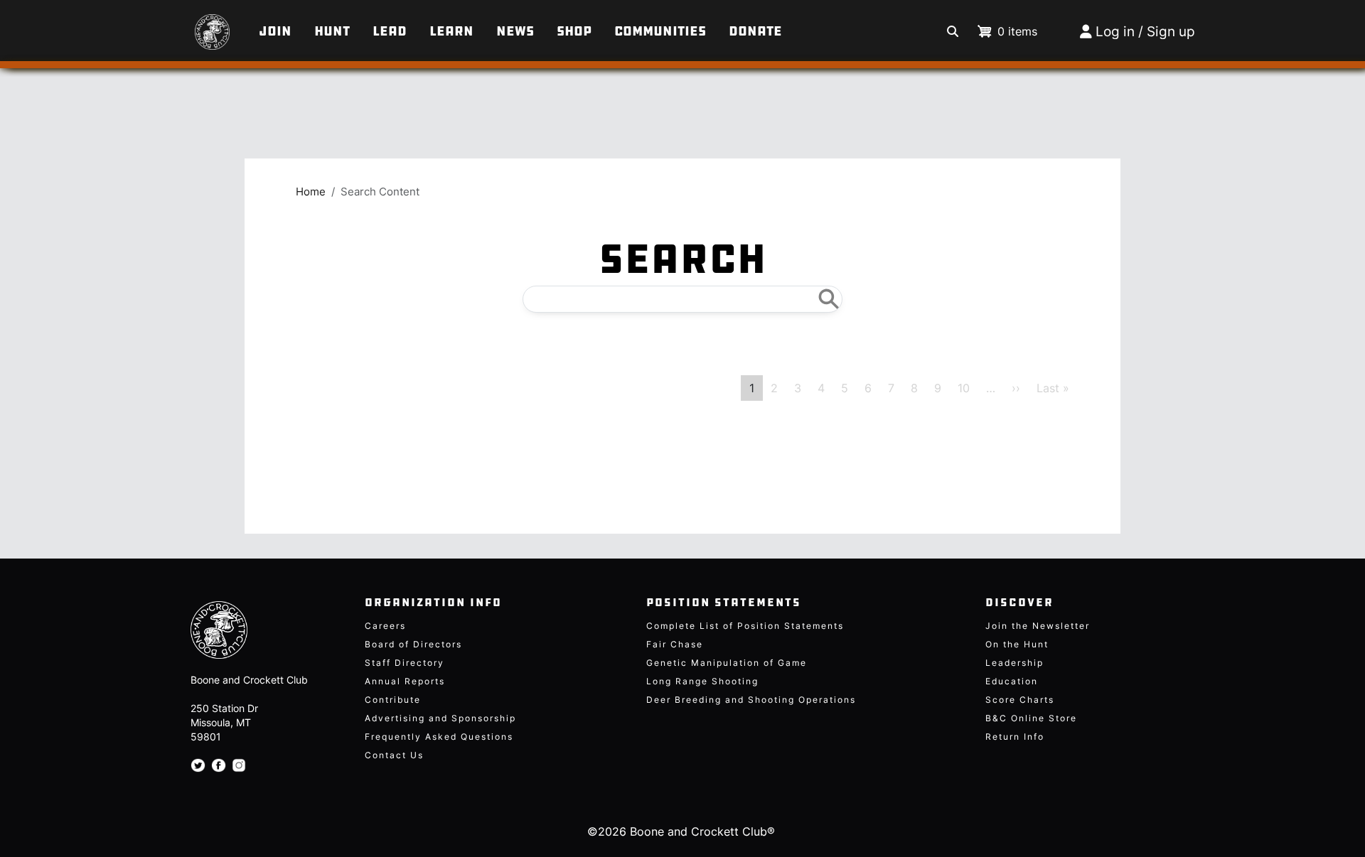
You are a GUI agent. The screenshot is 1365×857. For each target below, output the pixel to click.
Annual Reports (405, 681)
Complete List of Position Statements (745, 625)
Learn (451, 31)
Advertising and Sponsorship (440, 718)
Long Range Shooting (702, 681)
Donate (755, 31)
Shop (574, 31)
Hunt (332, 31)
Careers (385, 625)
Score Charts (1019, 699)
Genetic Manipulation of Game (726, 662)
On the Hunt (1017, 644)
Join (275, 31)
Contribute (393, 699)
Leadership (1014, 662)
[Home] (187, 25)
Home (311, 191)
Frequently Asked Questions (439, 736)
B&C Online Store (1031, 718)
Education (1011, 681)
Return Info (1014, 736)
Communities (660, 31)
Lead (390, 31)
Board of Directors (413, 644)
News (515, 31)
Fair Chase (674, 644)
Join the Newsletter (1037, 625)
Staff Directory (404, 662)
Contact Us (394, 755)
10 (964, 388)
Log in (1115, 31)
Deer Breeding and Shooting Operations (751, 699)
